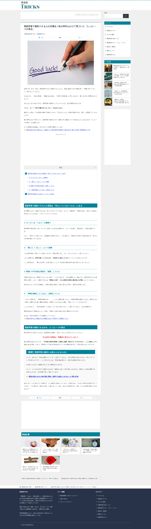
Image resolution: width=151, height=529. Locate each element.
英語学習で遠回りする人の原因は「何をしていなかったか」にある (46, 173)
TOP (26, 487)
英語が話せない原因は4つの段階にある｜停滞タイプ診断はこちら (47, 318)
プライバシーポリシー (66, 502)
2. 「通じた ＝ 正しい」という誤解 (39, 181)
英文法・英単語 (111, 46)
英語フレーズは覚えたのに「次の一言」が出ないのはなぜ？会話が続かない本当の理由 (30, 468)
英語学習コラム (41, 34)
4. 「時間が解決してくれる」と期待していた (41, 190)
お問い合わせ (63, 498)
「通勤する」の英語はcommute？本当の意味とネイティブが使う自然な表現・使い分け (121, 101)
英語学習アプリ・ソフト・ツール (116, 42)
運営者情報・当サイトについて (68, 495)
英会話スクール (111, 30)
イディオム (110, 26)
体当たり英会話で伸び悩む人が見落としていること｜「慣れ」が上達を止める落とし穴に (41, 478)
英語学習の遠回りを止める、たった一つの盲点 (41, 194)
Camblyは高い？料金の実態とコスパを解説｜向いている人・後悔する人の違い (90, 451)
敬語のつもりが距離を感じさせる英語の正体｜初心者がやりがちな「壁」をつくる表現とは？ (30, 451)
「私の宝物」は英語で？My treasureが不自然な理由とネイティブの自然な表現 (121, 84)
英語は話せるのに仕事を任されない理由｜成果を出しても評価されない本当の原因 (81, 478)
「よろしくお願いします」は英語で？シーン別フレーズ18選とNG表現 (50, 451)
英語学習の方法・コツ (30, 34)
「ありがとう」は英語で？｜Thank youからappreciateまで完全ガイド (70, 451)
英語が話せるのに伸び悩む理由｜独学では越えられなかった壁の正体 (53, 376)
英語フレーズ (110, 50)
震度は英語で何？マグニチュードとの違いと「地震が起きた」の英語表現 (121, 67)
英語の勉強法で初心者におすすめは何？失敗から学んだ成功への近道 (50, 468)
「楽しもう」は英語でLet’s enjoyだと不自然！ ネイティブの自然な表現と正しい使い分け (121, 76)
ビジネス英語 (110, 34)
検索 (105, 12)
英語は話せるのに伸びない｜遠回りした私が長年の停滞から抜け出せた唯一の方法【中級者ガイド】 (58, 130)
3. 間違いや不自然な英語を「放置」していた (41, 185)
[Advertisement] (60, 148)
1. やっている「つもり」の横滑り (38, 177)
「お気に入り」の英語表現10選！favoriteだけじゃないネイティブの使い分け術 (121, 92)
